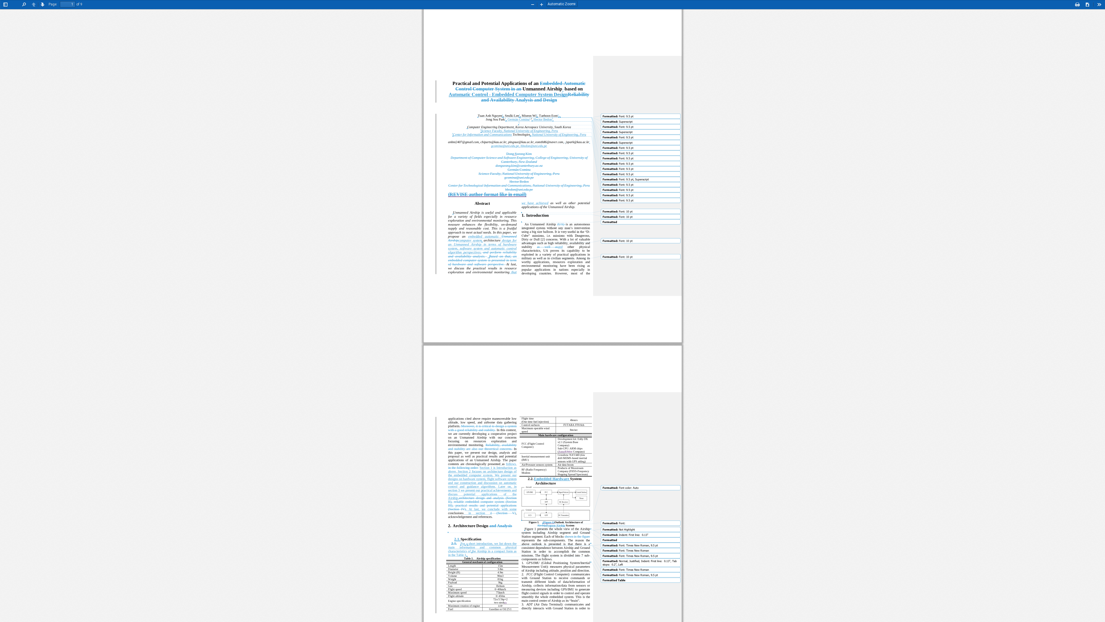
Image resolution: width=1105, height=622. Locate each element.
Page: (53, 4)
